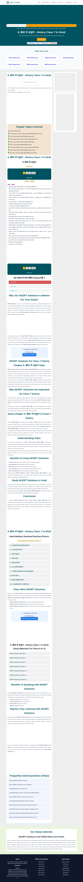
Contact (75, 2)
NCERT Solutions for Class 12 (18, 679)
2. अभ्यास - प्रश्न (13, 286)
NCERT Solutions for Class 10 (18, 670)
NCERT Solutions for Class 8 (18, 662)
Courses (17, 868)
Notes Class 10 (41, 870)
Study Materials (68, 2)
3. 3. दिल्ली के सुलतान (14, 554)
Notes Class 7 (41, 864)
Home (38, 2)
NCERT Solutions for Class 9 (18, 666)
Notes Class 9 (41, 868)
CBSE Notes (54, 2)
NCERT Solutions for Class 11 (18, 675)
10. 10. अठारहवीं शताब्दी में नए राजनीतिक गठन (19, 584)
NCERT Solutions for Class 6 (18, 653)
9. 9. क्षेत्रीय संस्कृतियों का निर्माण (17, 579)
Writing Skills (65, 874)
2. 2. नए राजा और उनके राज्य (16, 549)
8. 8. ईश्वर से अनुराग (14, 575)
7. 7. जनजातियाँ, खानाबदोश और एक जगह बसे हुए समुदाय (21, 571)
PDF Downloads (65, 870)
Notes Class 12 (41, 874)
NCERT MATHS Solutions (29, 354)
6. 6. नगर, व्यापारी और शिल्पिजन (16, 567)
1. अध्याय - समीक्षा (13, 282)
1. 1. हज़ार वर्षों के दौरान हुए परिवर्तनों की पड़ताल (19, 545)
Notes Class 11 (41, 872)
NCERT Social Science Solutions (29, 618)
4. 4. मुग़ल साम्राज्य (14, 558)
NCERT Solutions (46, 2)
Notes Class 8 (41, 866)
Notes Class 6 (41, 861)
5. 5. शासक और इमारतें (15, 562)
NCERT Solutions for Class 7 (18, 658)
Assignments (65, 872)
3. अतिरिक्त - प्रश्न (13, 290)
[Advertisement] (41, 13)
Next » (33, 173)
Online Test (60, 2)
